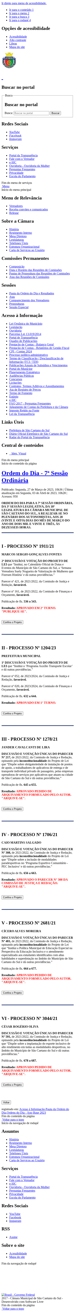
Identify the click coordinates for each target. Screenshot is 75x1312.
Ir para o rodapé (20, 20)
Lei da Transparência (22, 414)
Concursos (15, 379)
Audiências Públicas (21, 375)
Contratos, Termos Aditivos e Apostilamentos (36, 386)
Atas (12, 296)
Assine (13, 1237)
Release (14, 213)
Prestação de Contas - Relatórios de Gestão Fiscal (39, 348)
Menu (5, 186)
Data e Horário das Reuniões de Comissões (35, 270)
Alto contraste (17, 40)
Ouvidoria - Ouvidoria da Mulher (29, 165)
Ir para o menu (19, 13)
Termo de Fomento (20, 393)
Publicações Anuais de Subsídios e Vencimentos (38, 365)
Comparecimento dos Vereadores (29, 300)
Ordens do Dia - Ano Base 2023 (26, 1112)
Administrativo (11, 1270)
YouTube (14, 1214)
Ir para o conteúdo (21, 9)
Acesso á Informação (32, 1109)
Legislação (15, 327)
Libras (13, 43)
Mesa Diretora (18, 236)
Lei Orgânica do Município (25, 323)
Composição (16, 266)
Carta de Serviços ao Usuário (27, 250)
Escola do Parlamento (22, 176)
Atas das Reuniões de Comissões (29, 277)
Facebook (15, 1217)
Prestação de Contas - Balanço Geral (31, 344)
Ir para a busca (19, 16)
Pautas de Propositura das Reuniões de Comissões (39, 273)
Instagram (15, 1220)
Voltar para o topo (13, 1119)
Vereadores (16, 206)
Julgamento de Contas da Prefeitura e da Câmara (38, 407)
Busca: (9, 113)
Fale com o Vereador (21, 159)
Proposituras (16, 303)
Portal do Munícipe (20, 368)
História (14, 229)
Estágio (13, 396)
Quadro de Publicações (23, 341)
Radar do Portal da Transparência (29, 437)
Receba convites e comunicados (28, 209)
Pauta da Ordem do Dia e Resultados (31, 293)
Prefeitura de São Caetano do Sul (29, 430)
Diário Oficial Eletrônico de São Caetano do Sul (38, 433)
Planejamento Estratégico (24, 372)
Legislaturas (16, 239)
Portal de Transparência (23, 337)
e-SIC (12, 162)
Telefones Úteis (18, 243)
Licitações (15, 382)
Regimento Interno (20, 232)
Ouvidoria (15, 330)
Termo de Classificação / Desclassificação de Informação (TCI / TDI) (36, 360)
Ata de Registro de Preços (25, 389)
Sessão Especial (18, 307)
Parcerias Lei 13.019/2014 (25, 334)
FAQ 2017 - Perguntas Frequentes (30, 403)
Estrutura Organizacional (24, 246)
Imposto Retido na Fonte (24, 410)
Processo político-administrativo (28, 355)
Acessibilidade (18, 36)
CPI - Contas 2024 (20, 351)
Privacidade (16, 172)
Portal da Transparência (23, 155)
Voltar (6, 1102)
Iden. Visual (18, 453)
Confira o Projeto (12, 622)
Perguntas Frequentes (22, 169)
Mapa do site (17, 47)
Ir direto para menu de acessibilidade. (24, 3)
